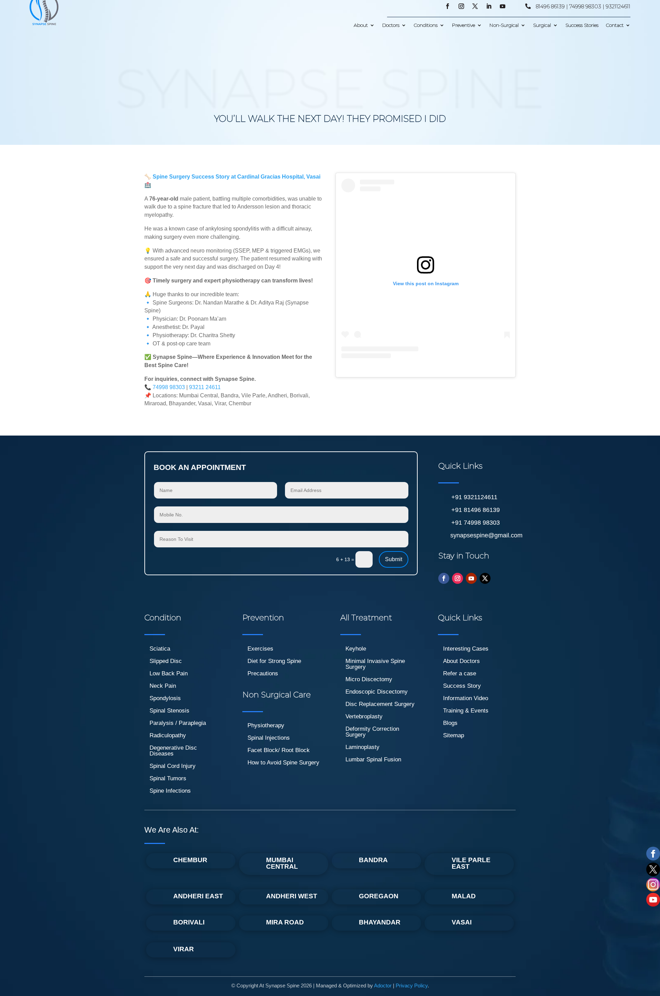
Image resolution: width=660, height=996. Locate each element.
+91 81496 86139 (475, 509)
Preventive (463, 25)
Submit (393, 559)
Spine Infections (170, 791)
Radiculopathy (168, 735)
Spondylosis (165, 698)
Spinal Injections (269, 738)
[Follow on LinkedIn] (488, 6)
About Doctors (461, 661)
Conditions (426, 25)
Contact (615, 25)
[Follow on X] (475, 6)
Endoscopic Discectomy (376, 691)
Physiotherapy (266, 725)
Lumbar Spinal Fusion (373, 759)
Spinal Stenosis (169, 710)
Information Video (465, 698)
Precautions (263, 673)
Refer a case (459, 673)
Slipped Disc (166, 661)
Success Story (462, 686)
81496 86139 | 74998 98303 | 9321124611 (583, 6)
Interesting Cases (465, 648)
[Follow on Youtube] (502, 6)
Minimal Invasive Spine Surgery (375, 664)
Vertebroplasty (364, 716)
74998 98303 (169, 387)
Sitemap (453, 735)
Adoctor (383, 985)
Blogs (450, 723)
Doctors (390, 25)
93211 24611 (205, 387)
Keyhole (355, 648)
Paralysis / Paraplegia (178, 723)
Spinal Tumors (168, 778)
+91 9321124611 (474, 497)
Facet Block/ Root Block (279, 750)
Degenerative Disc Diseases (173, 751)
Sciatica (160, 648)
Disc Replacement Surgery (380, 704)
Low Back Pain (169, 673)
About (361, 25)
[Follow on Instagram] (461, 6)
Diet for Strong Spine (274, 661)
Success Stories (581, 25)
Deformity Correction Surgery (372, 732)
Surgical (542, 25)
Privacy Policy (412, 985)
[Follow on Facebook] (447, 6)
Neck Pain (163, 686)
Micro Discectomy (368, 679)
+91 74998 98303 (475, 522)
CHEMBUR (190, 860)
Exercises (260, 648)
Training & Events (465, 710)
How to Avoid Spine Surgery (283, 762)
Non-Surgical (504, 25)
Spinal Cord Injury (173, 766)
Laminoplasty (362, 747)
